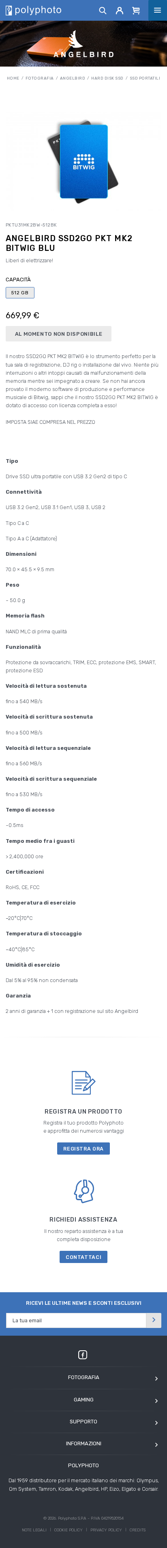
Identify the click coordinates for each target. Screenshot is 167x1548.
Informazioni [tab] (83, 1443)
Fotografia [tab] (83, 1377)
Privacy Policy (106, 1530)
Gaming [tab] (84, 1400)
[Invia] (153, 1320)
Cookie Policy (68, 1530)
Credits (138, 1530)
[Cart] (136, 10)
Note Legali (34, 1530)
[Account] (119, 10)
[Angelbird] (83, 44)
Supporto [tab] (83, 1421)
